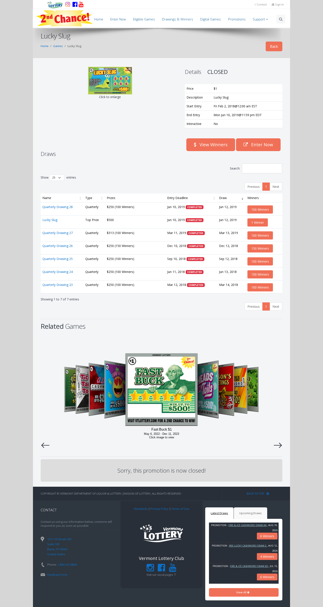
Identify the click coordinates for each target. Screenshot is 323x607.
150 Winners (260, 248)
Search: (235, 168)
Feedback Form (57, 575)
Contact (262, 4)
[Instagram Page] (150, 570)
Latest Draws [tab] (219, 513)
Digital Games (210, 19)
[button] (80, 198)
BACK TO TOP (255, 493)
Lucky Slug (49, 220)
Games (58, 46)
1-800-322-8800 (67, 565)
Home (98, 19)
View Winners (213, 145)
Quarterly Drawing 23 (57, 285)
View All (241, 592)
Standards (141, 509)
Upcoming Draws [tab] (250, 513)
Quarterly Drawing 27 (57, 233)
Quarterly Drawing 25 (57, 259)
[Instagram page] (67, 4)
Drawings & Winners (177, 19)
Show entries (58, 177)
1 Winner (257, 222)
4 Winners (267, 556)
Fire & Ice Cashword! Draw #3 (249, 566)
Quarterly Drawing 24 (57, 272)
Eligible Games (144, 19)
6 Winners (267, 536)
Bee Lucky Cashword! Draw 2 (248, 545)
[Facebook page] (75, 4)
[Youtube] (81, 4)
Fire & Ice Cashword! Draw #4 (248, 525)
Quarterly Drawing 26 (57, 246)
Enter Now (118, 19)
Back (274, 46)
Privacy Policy (160, 509)
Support (259, 19)
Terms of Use (180, 509)
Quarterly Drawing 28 (57, 207)
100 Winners (260, 209)
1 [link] (266, 187)
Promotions (237, 19)
